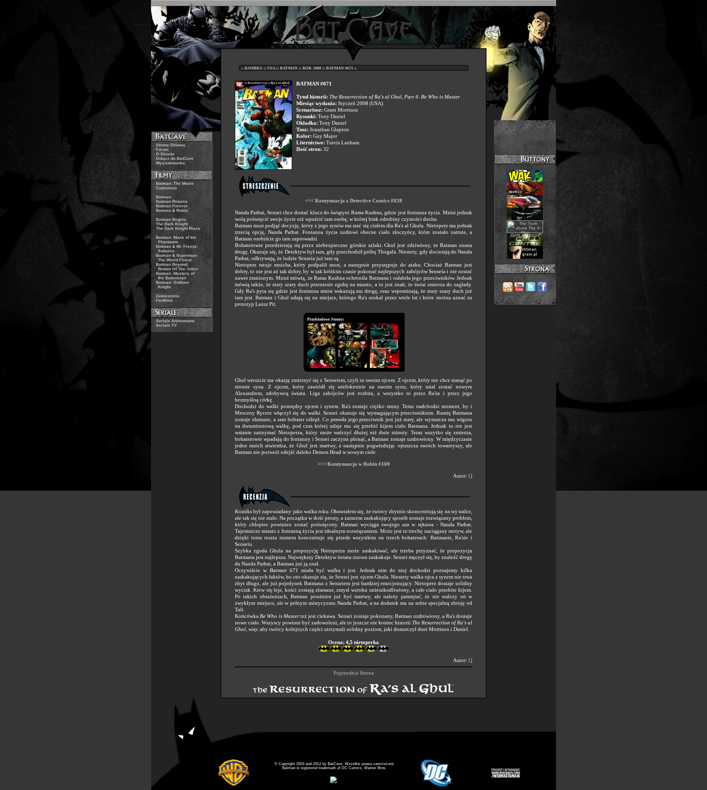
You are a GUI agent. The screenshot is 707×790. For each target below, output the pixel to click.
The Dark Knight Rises (178, 228)
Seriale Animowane (175, 321)
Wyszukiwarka (170, 163)
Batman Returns (172, 201)
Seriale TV (166, 325)
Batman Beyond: (177, 266)
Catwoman (166, 188)
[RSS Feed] (508, 289)
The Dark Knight (172, 224)
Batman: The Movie (175, 183)
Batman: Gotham (172, 284)
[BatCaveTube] (519, 289)
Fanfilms (164, 300)
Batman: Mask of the (176, 239)
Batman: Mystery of (175, 275)
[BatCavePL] (531, 289)
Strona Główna (170, 145)
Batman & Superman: (177, 257)
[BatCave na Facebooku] (542, 289)
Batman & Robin (172, 210)
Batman (163, 197)
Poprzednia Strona (353, 673)
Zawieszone (168, 296)
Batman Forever (172, 206)
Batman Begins (171, 219)
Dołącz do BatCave (175, 158)
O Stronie (165, 154)
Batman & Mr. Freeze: (177, 248)
